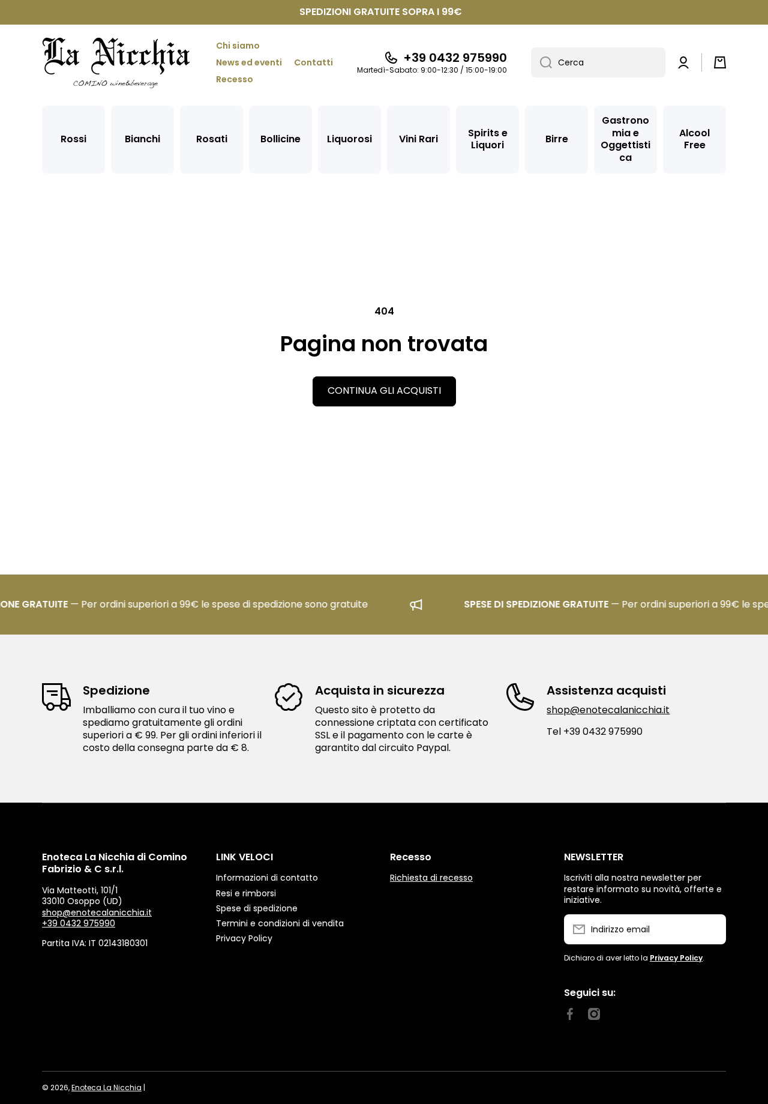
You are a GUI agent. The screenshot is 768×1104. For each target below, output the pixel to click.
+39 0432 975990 (455, 57)
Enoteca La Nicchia (106, 1087)
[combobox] (598, 62)
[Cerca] (541, 62)
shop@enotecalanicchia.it (608, 710)
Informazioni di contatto (267, 877)
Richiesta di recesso (431, 878)
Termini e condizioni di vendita (280, 923)
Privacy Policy (244, 938)
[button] (720, 62)
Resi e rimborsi (246, 893)
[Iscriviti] (711, 929)
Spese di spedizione (257, 908)
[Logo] (117, 63)
